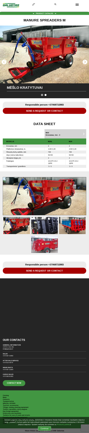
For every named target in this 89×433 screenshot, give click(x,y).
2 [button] (45, 95)
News (4, 397)
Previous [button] (4, 62)
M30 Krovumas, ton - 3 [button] (53, 134)
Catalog (6, 395)
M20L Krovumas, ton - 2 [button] (14, 134)
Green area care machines (12, 413)
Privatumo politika (63, 424)
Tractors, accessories (10, 405)
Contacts (6, 399)
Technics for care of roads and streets (16, 415)
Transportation (8, 401)
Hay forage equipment (11, 411)
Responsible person (44, 104)
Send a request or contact (44, 111)
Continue (44, 428)
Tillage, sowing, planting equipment (16, 407)
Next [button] (85, 62)
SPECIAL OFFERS (9, 403)
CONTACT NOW (14, 383)
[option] (44, 62)
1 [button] (42, 95)
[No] (86, 425)
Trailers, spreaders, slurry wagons (15, 409)
